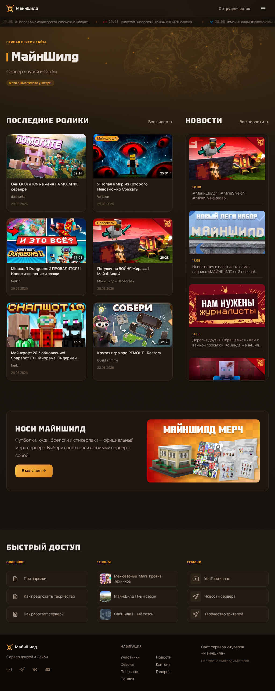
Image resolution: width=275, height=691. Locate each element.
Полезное (129, 671)
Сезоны (127, 664)
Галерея (163, 671)
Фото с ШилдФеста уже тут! (30, 83)
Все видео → (160, 122)
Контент (163, 664)
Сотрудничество (234, 8)
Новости (163, 657)
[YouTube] (9, 669)
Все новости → (254, 122)
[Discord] (47, 669)
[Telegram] (22, 669)
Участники (130, 657)
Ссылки (127, 678)
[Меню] (263, 8)
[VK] (35, 669)
